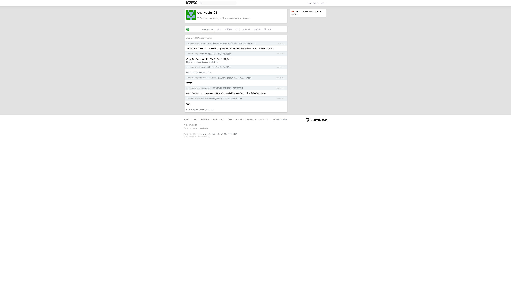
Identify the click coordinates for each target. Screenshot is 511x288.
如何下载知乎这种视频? (222, 54)
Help (195, 119)
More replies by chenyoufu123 (200, 109)
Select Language (281, 119)
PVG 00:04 (216, 134)
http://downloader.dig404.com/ (199, 72)
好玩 (237, 29)
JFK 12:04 (233, 134)
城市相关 (267, 29)
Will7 (204, 78)
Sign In (323, 3)
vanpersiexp (206, 88)
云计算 (212, 43)
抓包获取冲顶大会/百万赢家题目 (231, 88)
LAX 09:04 (224, 134)
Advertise (205, 119)
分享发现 (215, 88)
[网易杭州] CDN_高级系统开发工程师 (228, 98)
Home (309, 3)
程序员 (210, 54)
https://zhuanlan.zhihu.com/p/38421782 (203, 62)
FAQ (230, 119)
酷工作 (211, 98)
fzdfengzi (205, 43)
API (222, 119)
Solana (239, 119)
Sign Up (316, 3)
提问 (219, 29)
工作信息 (246, 29)
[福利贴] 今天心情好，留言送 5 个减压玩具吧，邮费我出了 (232, 78)
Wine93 (205, 98)
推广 (208, 78)
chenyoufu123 (208, 29)
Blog (215, 119)
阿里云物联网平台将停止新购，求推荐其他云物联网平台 (236, 43)
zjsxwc (204, 54)
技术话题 (228, 29)
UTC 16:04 (207, 134)
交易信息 (257, 29)
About (186, 119)
